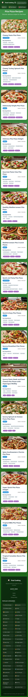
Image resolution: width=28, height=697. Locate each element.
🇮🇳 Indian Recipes (7, 669)
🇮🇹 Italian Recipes (7, 665)
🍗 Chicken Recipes (7, 605)
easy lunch (17, 150)
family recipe (16, 324)
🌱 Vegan (17, 618)
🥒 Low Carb (18, 645)
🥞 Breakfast (6, 612)
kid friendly (10, 501)
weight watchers (11, 117)
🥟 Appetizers (18, 652)
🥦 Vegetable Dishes (7, 659)
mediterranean (6, 256)
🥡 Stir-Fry (17, 682)
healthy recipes (19, 117)
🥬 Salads (17, 659)
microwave (5, 466)
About (14, 595)
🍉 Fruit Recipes (18, 672)
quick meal (10, 291)
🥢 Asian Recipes (19, 665)
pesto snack (10, 47)
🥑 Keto (5, 649)
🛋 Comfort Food (18, 687)
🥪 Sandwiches (6, 672)
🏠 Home (4, 7)
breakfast (5, 357)
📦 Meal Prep (6, 642)
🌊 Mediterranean (19, 669)
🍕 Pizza (5, 628)
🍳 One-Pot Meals (19, 639)
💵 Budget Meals (18, 642)
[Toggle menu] (15, 2)
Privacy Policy (14, 597)
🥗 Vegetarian (6, 618)
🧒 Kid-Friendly (18, 635)
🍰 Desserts (17, 605)
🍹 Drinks (17, 679)
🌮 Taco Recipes (12, 7)
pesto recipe (10, 185)
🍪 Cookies (17, 622)
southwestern (16, 466)
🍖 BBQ (5, 652)
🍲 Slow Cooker (6, 632)
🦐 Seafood (5, 662)
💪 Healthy (17, 612)
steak (4, 395)
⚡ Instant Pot (18, 632)
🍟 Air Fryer (17, 628)
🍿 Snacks (5, 622)
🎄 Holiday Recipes (7, 687)
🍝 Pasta (17, 608)
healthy (4, 221)
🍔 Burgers (17, 625)
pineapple (18, 569)
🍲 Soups (5, 615)
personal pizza (11, 150)
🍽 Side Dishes (6, 635)
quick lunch (17, 185)
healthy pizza (11, 84)
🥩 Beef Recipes (22, 7)
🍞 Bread (17, 675)
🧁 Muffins (5, 675)
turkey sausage (18, 84)
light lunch (15, 221)
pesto (13, 395)
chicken (9, 430)
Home (14, 593)
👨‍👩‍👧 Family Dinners (7, 639)
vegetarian (10, 534)
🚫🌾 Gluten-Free (7, 645)
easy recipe (16, 291)
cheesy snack (17, 47)
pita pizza (5, 47)
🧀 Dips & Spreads (7, 655)
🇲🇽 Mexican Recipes (19, 662)
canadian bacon (11, 569)
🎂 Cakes (5, 625)
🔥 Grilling (17, 649)
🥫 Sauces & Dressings (5, 683)
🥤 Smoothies (6, 679)
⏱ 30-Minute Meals (7, 608)
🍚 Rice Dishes (18, 655)
